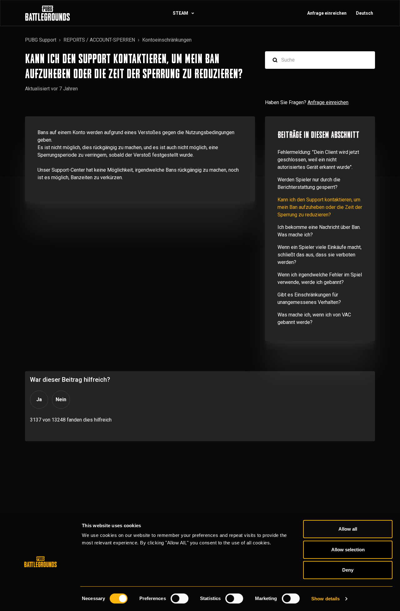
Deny (347, 570)
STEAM (181, 13)
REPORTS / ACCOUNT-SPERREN (99, 40)
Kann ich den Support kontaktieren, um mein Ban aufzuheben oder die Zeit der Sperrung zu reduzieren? (320, 207)
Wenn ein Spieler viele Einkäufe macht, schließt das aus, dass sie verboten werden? (320, 254)
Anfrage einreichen (327, 13)
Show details (325, 598)
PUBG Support (40, 40)
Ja (39, 399)
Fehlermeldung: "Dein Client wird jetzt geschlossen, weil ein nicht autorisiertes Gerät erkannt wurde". (318, 159)
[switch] (179, 598)
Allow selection (348, 549)
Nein (61, 399)
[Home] (47, 13)
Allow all (347, 529)
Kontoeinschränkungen (167, 40)
